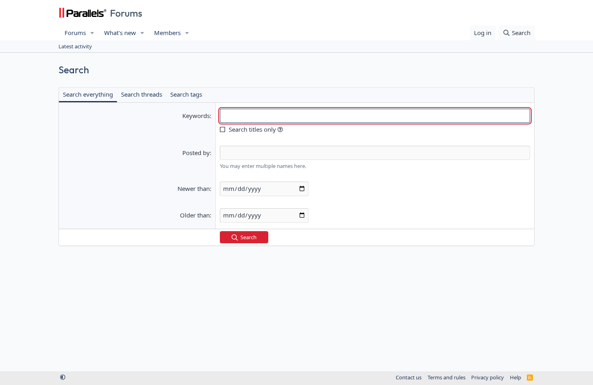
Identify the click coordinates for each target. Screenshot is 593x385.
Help (515, 377)
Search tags (186, 94)
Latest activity (75, 46)
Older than (195, 215)
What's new (120, 33)
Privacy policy (487, 377)
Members (167, 33)
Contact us (409, 377)
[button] (92, 32)
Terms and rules (447, 377)
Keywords (196, 116)
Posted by (196, 153)
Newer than (193, 188)
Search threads (141, 94)
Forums (75, 33)
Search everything (88, 94)
